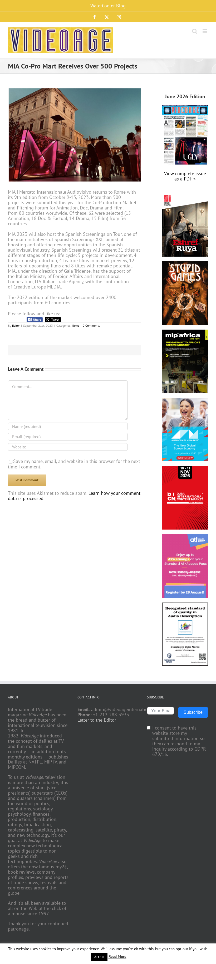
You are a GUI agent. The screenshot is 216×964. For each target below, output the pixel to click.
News (75, 325)
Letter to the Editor (96, 720)
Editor (16, 325)
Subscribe (193, 712)
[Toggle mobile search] (194, 31)
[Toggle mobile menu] (205, 31)
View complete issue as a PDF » (185, 176)
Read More (117, 956)
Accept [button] (99, 957)
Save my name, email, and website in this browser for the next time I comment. (74, 464)
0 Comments (91, 325)
